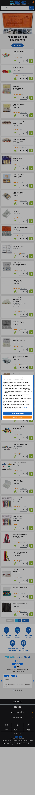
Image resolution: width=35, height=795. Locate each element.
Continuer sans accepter (26, 378)
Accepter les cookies (17, 413)
